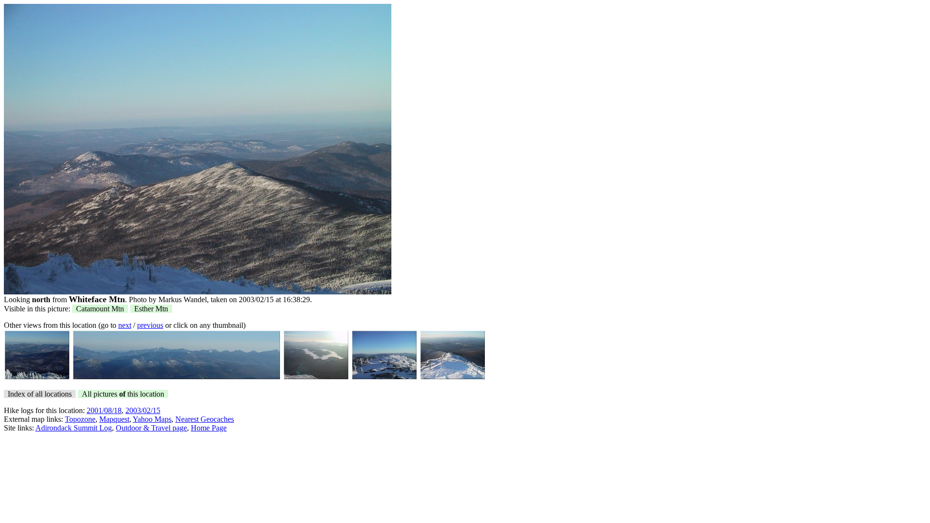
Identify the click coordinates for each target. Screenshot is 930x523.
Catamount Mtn (100, 309)
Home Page (209, 428)
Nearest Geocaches (204, 419)
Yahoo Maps (152, 419)
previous (150, 325)
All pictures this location (123, 394)
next (124, 325)
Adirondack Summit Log (73, 428)
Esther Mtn (151, 309)
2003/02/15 (142, 410)
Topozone (80, 419)
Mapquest (114, 419)
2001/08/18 (104, 410)
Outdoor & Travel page (151, 428)
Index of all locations (40, 394)
